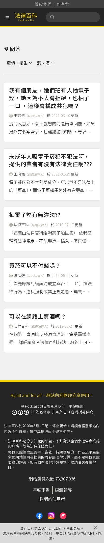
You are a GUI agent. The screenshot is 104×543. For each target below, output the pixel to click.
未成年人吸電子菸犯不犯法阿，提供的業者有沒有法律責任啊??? (50, 160)
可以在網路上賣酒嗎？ (38, 316)
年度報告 (41, 490)
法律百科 (32, 224)
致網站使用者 (52, 499)
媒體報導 (63, 490)
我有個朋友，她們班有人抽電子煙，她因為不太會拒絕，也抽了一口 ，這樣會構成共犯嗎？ (49, 97)
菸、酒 (43, 63)
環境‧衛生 (17, 63)
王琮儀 (30, 115)
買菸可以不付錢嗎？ (35, 265)
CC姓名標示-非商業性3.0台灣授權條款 (62, 411)
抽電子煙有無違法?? (35, 214)
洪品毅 (30, 275)
